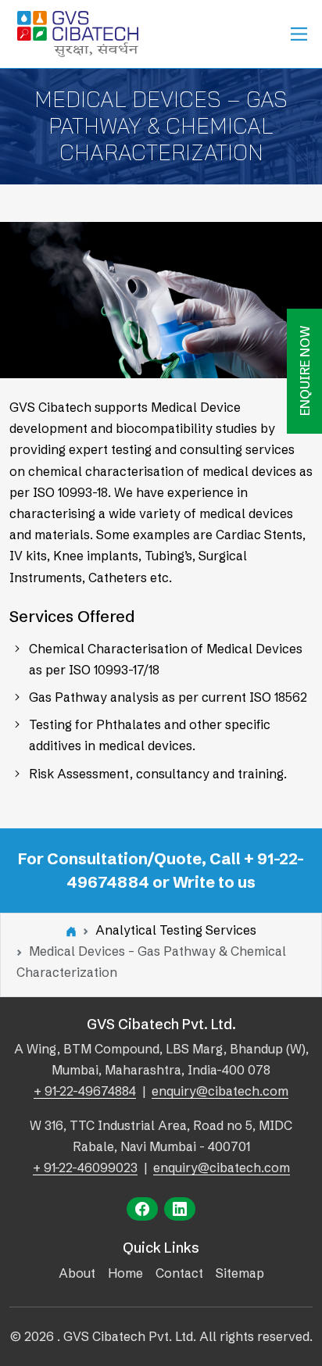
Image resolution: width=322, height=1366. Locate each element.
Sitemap (240, 1273)
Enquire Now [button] (305, 371)
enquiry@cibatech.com (220, 1091)
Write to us (214, 882)
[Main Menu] (299, 34)
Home (125, 1273)
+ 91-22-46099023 (85, 1167)
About (77, 1273)
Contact (179, 1273)
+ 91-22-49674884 (85, 1091)
